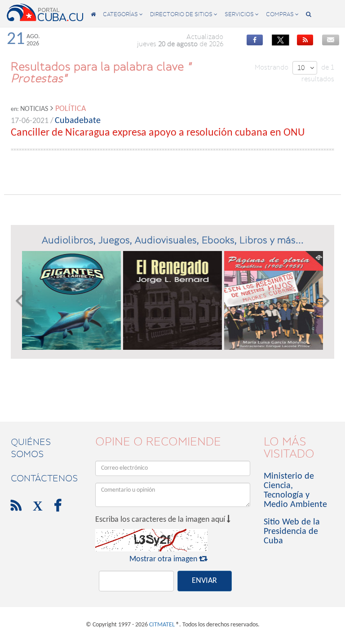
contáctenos (44, 478)
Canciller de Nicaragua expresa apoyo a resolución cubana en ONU (158, 133)
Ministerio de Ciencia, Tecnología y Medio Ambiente (295, 490)
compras (282, 14)
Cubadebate (78, 120)
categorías (123, 14)
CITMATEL (162, 624)
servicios (242, 14)
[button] (19, 300)
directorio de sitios (183, 14)
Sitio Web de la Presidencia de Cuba (292, 532)
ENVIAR (204, 581)
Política (70, 109)
